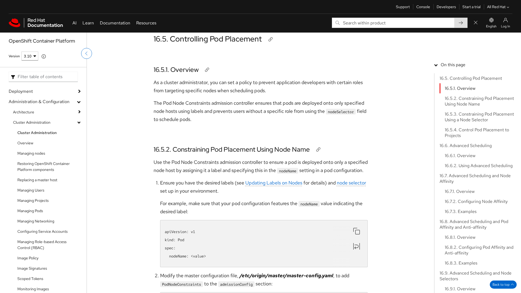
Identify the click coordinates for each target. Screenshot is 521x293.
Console (423, 6)
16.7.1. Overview (460, 191)
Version (14, 56)
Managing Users (30, 190)
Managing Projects (33, 200)
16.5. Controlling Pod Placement (208, 39)
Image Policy (28, 258)
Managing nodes (31, 153)
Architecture (23, 112)
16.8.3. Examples (461, 263)
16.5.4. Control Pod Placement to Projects (477, 132)
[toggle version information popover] (43, 56)
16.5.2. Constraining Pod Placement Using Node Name (232, 149)
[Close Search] (475, 23)
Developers (446, 6)
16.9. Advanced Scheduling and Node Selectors (476, 276)
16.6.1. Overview (460, 155)
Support (403, 6)
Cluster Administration (31, 122)
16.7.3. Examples (460, 211)
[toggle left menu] (86, 53)
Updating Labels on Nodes (273, 183)
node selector (351, 183)
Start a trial (471, 6)
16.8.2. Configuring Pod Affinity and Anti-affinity (479, 250)
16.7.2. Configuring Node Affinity (476, 201)
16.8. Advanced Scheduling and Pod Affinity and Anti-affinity (474, 224)
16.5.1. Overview (176, 69)
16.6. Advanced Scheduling (466, 145)
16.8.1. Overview (460, 237)
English (491, 26)
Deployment (21, 91)
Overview (25, 143)
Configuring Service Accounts (42, 231)
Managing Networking (35, 221)
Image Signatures (32, 268)
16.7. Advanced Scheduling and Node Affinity (475, 178)
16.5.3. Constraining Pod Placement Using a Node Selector (479, 117)
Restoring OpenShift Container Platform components (43, 166)
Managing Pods (30, 210)
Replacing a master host (37, 179)
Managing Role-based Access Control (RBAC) (41, 244)
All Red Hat (496, 6)
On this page (453, 65)
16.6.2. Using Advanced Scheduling (479, 165)
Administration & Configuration (39, 101)
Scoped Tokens (30, 278)
